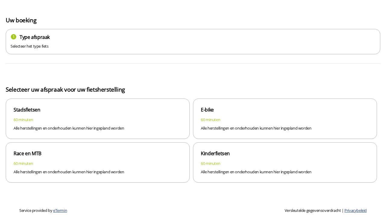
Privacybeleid (355, 210)
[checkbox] (98, 119)
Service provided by (43, 210)
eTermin (60, 210)
